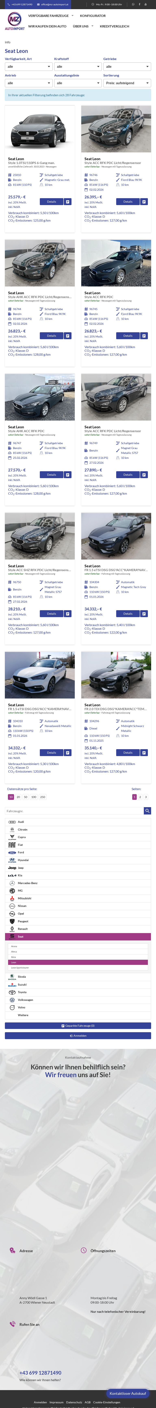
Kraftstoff (61, 59)
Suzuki (22, 984)
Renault (22, 928)
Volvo (21, 1007)
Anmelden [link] (80, 1035)
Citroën (22, 829)
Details (51, 201)
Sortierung (111, 75)
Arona (14, 946)
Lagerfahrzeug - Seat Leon (116, 169)
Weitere (22, 1015)
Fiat (20, 844)
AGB (88, 1402)
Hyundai (23, 860)
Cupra (21, 837)
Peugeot (22, 921)
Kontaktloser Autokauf (128, 1393)
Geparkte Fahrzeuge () (79, 1025)
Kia (19, 875)
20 (18, 797)
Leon (13, 962)
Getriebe (110, 59)
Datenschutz (74, 1402)
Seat (20, 936)
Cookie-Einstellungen (106, 1402)
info (7, 42)
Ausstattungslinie (66, 75)
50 (25, 797)
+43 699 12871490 (22, 4)
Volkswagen (25, 999)
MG (20, 890)
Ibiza (13, 957)
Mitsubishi (24, 898)
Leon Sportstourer (20, 967)
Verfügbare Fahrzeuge (48, 15)
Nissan (21, 905)
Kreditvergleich (114, 26)
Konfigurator (93, 15)
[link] (68, 201)
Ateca (14, 951)
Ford (20, 852)
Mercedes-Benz (27, 883)
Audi (20, 821)
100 (33, 797)
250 (42, 797)
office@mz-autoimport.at (54, 4)
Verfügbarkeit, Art (18, 59)
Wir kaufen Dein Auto (47, 26)
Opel (20, 913)
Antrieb (10, 75)
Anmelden (40, 1402)
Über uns (81, 26)
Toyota (21, 992)
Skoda (21, 976)
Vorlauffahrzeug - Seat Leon (40, 169)
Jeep (20, 867)
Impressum (57, 1402)
